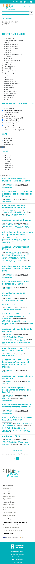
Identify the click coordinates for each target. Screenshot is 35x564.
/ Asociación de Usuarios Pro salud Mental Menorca (15, 349)
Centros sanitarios (8, 510)
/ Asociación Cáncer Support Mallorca (15, 248)
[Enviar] (31, 13)
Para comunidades (9, 502)
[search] (25, 7)
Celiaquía (27, 432)
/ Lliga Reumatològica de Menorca (13, 294)
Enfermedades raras (9, 215)
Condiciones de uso (17, 551)
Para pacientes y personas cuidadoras (15, 522)
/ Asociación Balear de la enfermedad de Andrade (13, 206)
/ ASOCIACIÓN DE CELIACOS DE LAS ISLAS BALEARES (17, 418)
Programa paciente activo (11, 527)
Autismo (27, 228)
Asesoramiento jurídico (11, 239)
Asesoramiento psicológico (12, 225)
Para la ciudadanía (8, 486)
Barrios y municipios (9, 504)
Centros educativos (9, 507)
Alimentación (7, 491)
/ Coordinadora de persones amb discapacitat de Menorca (17, 233)
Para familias (7, 519)
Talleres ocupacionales (11, 259)
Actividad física (7, 488)
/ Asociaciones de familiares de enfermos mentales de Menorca (17, 405)
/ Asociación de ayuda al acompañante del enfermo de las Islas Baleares (17, 389)
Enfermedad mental (9, 355)
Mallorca (9, 211)
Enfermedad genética (17, 214)
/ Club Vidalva (8, 304)
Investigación (7, 212)
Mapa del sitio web (17, 557)
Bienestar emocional (9, 496)
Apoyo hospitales (15, 430)
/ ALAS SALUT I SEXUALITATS (16, 313)
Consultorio (13, 226)
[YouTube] (31, 2)
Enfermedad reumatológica (12, 300)
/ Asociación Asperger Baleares (16, 220)
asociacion (7, 423)
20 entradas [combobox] (18, 450)
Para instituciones (8, 533)
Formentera (6, 318)
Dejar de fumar (7, 499)
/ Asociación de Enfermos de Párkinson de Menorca (15, 282)
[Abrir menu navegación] (29, 7)
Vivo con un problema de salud (12, 530)
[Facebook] (25, 2)
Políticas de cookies (17, 554)
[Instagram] (28, 2)
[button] (17, 18)
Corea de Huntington (17, 341)
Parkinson (6, 288)
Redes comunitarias (9, 515)
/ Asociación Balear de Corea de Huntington (17, 330)
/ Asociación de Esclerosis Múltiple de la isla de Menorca (16, 179)
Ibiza (23, 317)
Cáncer (12, 262)
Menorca (9, 184)
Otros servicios (8, 185)
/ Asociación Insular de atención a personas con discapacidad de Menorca (17, 193)
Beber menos (7, 493)
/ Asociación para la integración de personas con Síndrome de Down (17, 268)
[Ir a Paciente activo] (9, 7)
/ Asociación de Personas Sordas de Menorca (17, 377)
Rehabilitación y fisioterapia (12, 338)
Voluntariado (7, 187)
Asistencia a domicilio (17, 257)
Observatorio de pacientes (11, 525)
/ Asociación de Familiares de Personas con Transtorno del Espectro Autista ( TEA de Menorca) (15, 363)
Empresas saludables (9, 512)
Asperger (19, 228)
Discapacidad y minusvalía (11, 309)
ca (17, 2)
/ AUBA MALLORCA (11, 436)
